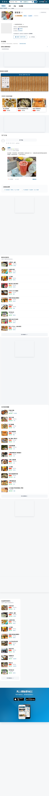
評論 (15, 6)
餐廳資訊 (4, 5)
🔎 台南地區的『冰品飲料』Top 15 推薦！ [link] (31, 189)
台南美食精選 (19, 15)
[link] (14, 265)
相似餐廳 (21, 6)
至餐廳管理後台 (27, 90)
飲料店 (9, 8)
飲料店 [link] (25, 15)
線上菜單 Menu (24, 74)
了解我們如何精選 (22, 43)
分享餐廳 (33, 37)
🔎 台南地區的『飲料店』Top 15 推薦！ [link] (12, 189)
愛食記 (1, 8)
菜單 (10, 6)
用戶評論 (4, 135)
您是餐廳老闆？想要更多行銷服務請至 (22, 33)
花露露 (8, 147)
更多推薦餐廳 (24, 496)
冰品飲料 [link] (30, 15)
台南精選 (5, 8)
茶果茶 (17, 12)
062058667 (20, 30)
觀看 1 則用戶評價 (21, 37)
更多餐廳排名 (24, 334)
